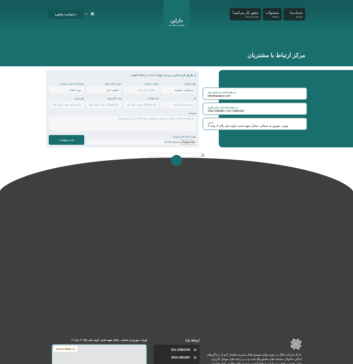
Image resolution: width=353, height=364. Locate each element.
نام (195, 98)
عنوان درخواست (151, 84)
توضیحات (192, 113)
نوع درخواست (190, 84)
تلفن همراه (79, 98)
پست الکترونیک (114, 98)
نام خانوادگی (153, 98)
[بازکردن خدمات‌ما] (287, 12)
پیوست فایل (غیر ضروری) (184, 136)
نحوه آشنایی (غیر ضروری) (72, 84)
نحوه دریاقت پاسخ (113, 84)
